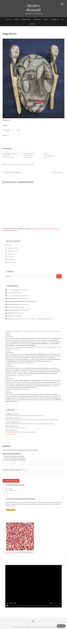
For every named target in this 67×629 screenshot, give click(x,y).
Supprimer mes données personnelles (14, 458)
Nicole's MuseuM (33, 8)
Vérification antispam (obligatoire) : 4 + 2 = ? (15, 470)
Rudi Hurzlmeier (11, 262)
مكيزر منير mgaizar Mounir (14, 295)
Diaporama (54, 19)
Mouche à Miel (9, 552)
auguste (9, 292)
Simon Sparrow (11, 254)
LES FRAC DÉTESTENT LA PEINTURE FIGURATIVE (18, 375)
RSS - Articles (8, 488)
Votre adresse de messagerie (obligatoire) (14, 460)
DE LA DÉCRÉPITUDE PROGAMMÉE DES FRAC (17, 389)
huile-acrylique (28, 164)
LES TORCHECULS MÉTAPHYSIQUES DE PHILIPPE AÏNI (20, 363)
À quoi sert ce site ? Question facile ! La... (15, 427)
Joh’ (36, 301)
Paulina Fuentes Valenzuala (12, 172)
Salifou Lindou (11, 259)
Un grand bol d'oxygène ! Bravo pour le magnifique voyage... (20, 432)
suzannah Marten (28, 153)
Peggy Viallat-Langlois (10, 153)
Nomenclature (26, 19)
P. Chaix (9, 245)
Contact (45, 19)
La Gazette (32, 24)
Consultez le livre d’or (11, 434)
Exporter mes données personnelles (14, 456)
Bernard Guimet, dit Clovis (21, 298)
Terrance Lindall (11, 290)
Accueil (8, 19)
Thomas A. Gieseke (12, 248)
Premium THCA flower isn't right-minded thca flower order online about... (24, 415)
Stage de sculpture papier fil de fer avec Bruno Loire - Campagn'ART (25, 318)
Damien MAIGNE (51, 626)
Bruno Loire (49, 318)
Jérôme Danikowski (24, 310)
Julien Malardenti (20, 313)
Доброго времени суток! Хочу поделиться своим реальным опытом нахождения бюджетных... (32, 419)
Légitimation (36, 19)
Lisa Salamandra (24, 304)
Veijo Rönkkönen (18, 316)
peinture (15, 164)
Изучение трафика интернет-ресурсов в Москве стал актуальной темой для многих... (29, 423)
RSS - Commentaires (10, 490)
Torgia (45, 153)
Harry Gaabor (20, 307)
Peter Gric (26, 295)
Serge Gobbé (10, 256)
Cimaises (16, 19)
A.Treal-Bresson (58, 172)
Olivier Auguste (18, 292)
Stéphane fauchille (12, 251)
